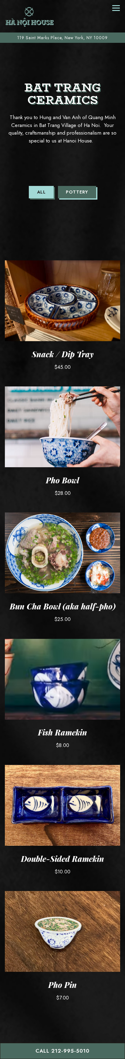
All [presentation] (41, 192)
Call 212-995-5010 (62, 1050)
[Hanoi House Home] (29, 16)
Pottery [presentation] (77, 192)
